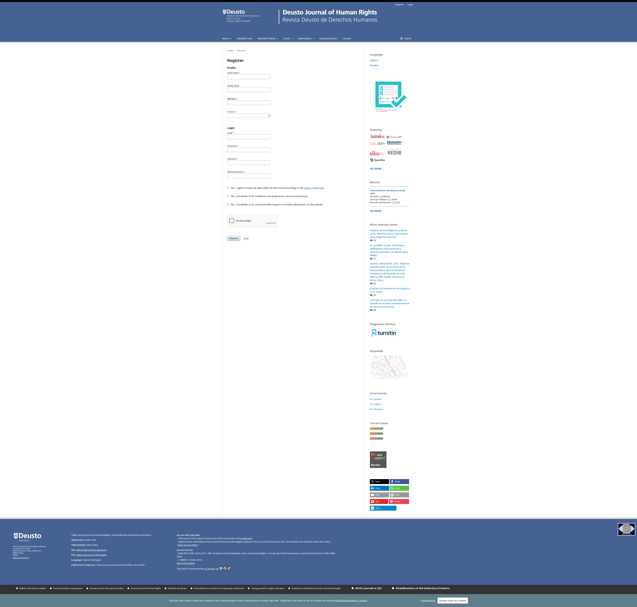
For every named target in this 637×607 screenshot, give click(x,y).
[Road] (378, 156)
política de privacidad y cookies (351, 600)
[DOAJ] (378, 145)
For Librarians (376, 409)
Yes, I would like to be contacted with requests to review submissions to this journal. (276, 204)
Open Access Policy (188, 544)
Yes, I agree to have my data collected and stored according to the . (277, 187)
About (226, 38)
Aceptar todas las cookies (452, 600)
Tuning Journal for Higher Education (267, 588)
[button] (379, 481)
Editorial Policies (267, 38)
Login (410, 4)
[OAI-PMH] (626, 534)
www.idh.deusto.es (21, 558)
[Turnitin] (384, 337)
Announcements (328, 38)
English (373, 60)
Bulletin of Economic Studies (32, 588)
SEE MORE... (376, 168)
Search (407, 38)
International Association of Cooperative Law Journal (219, 588)
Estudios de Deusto (177, 588)
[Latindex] (378, 139)
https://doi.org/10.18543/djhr (91, 554)
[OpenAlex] (378, 162)
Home (230, 50)
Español (374, 65)
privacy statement (314, 187)
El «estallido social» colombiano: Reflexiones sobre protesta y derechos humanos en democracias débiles (389, 250)
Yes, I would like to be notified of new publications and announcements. (269, 196)
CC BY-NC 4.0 (211, 568)
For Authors (376, 404)
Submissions (305, 38)
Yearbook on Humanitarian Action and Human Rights (316, 588)
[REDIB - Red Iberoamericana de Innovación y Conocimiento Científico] (395, 156)
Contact (346, 38)
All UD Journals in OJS (368, 588)
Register (399, 4)
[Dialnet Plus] (395, 139)
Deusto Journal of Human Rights (146, 588)
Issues (287, 38)
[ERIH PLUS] (395, 145)
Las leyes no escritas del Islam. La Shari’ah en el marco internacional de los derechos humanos (389, 303)
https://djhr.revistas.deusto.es (91, 549)
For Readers (376, 399)
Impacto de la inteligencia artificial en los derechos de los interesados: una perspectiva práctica (389, 234)
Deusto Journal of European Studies (107, 588)
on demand (246, 538)
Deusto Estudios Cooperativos (68, 588)
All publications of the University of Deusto (423, 588)
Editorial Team (244, 38)
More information (186, 563)
